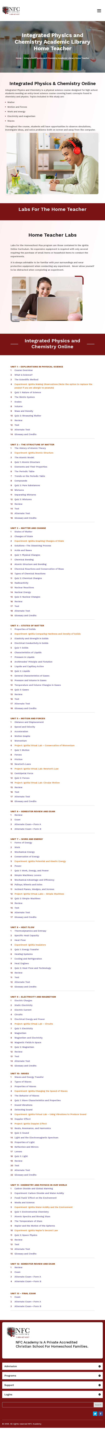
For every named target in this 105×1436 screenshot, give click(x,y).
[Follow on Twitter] (95, 1413)
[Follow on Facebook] (100, 1413)
